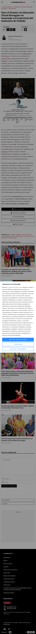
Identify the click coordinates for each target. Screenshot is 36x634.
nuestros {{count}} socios (15, 287)
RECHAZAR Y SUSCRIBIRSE (18, 349)
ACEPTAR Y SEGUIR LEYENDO (18, 339)
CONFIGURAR (18, 344)
